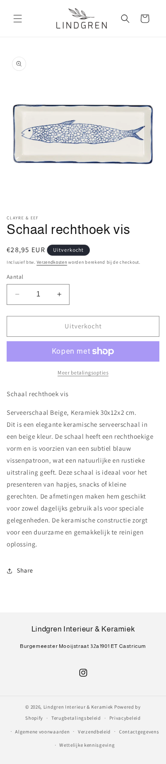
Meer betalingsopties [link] (83, 372)
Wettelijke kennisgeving (87, 745)
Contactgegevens (139, 732)
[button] (17, 18)
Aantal (15, 277)
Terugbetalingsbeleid (76, 718)
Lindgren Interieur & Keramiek (78, 707)
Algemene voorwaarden (42, 732)
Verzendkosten (52, 262)
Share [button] (25, 570)
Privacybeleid (125, 718)
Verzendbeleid (94, 732)
